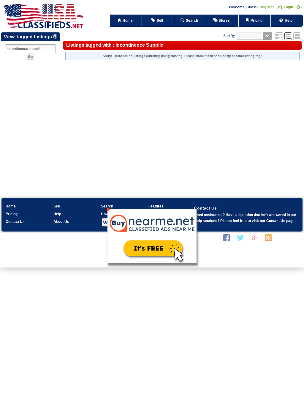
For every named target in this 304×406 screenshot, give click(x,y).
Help (288, 20)
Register (266, 7)
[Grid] (279, 36)
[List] (288, 36)
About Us (61, 222)
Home (127, 20)
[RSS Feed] (268, 237)
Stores (224, 20)
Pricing (256, 20)
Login (288, 7)
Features (156, 206)
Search (192, 20)
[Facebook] (226, 237)
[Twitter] (240, 237)
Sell (160, 20)
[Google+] (254, 237)
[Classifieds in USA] (44, 15)
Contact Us (15, 222)
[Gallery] (297, 36)
